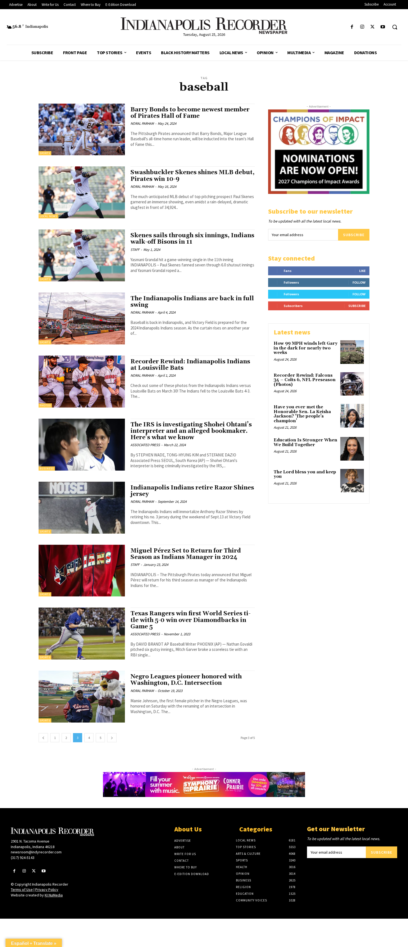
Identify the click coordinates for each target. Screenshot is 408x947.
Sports (45, 153)
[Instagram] (362, 27)
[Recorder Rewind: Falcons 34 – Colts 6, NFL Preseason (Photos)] (352, 384)
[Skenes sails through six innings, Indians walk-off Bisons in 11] (82, 255)
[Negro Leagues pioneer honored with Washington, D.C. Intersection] (82, 697)
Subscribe (353, 234)
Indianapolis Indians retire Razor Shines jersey (192, 491)
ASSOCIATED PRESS (145, 445)
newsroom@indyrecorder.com (36, 851)
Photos (45, 405)
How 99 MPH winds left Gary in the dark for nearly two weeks (306, 348)
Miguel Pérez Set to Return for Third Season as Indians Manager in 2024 (185, 554)
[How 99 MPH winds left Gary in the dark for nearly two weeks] (352, 352)
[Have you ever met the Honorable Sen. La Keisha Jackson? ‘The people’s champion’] (352, 416)
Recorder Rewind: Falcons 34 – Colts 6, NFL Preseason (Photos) (305, 380)
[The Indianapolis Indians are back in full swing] (82, 318)
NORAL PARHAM (142, 123)
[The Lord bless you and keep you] (352, 481)
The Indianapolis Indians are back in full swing (192, 302)
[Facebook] (352, 27)
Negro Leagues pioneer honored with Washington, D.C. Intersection (186, 680)
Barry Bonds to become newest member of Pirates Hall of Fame (190, 113)
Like (362, 271)
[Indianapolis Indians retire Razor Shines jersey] (82, 508)
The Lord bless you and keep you (305, 474)
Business (47, 468)
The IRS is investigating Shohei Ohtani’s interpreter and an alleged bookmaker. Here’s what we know (191, 431)
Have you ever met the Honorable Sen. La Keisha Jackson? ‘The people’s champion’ (302, 414)
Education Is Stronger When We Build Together (305, 443)
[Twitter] (372, 27)
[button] (394, 27)
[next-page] (112, 737)
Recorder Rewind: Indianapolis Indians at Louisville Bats (190, 365)
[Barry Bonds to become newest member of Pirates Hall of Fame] (82, 130)
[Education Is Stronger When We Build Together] (352, 449)
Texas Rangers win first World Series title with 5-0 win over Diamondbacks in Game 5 (190, 620)
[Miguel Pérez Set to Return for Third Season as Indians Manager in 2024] (82, 571)
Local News (48, 216)
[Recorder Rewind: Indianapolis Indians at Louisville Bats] (82, 382)
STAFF (134, 249)
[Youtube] (383, 27)
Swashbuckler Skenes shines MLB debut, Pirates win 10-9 (192, 176)
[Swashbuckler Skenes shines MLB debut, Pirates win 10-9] (82, 192)
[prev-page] (43, 737)
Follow (359, 282)
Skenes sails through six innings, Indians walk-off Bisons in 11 (192, 239)
